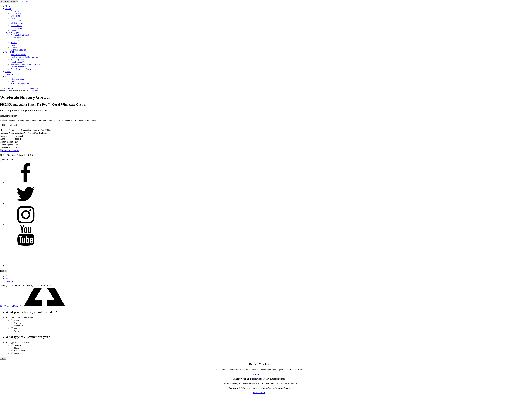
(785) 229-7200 (7, 88)
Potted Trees (16, 38)
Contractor (18, 348)
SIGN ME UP (259, 392)
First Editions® (17, 62)
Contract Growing (18, 50)
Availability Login (32, 88)
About (8, 8)
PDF (31, 91)
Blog (13, 18)
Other (16, 353)
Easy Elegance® (18, 59)
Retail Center (19, 351)
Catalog (8, 71)
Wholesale (18, 345)
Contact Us (15, 81)
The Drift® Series (18, 54)
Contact (8, 76)
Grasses (14, 47)
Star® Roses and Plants (21, 69)
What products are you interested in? (20, 318)
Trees (16, 331)
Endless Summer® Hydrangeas (24, 57)
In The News (16, 21)
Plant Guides (16, 25)
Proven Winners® (18, 67)
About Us (15, 11)
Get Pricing (19, 88)
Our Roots (15, 16)
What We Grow (12, 33)
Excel (35, 91)
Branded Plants (11, 52)
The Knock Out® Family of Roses (25, 64)
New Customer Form (20, 84)
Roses (13, 45)
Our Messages (17, 28)
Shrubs (14, 42)
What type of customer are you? (19, 342)
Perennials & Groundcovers (22, 35)
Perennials (18, 326)
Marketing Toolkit (18, 23)
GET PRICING (259, 374)
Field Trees (15, 40)
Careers (14, 30)
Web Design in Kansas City (12, 306)
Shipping (9, 74)
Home (8, 6)
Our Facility (16, 13)
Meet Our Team (17, 79)
